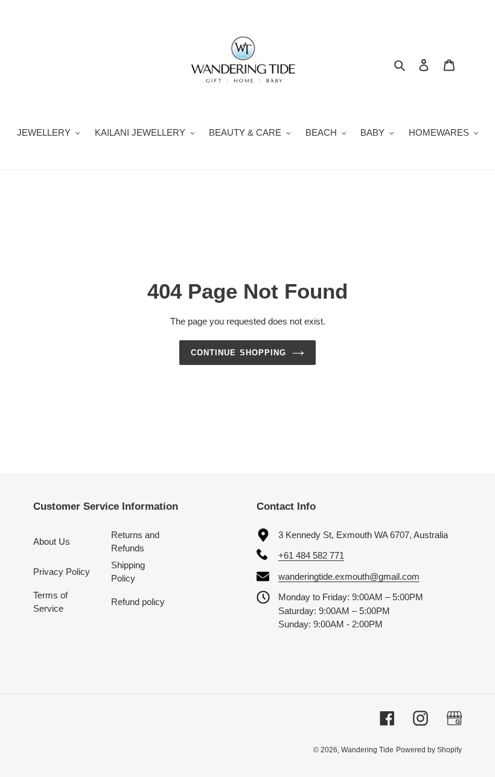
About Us (51, 541)
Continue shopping (238, 352)
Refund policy (138, 602)
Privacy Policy (61, 571)
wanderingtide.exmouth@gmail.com (349, 576)
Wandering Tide (367, 750)
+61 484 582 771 (311, 555)
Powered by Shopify (429, 750)
